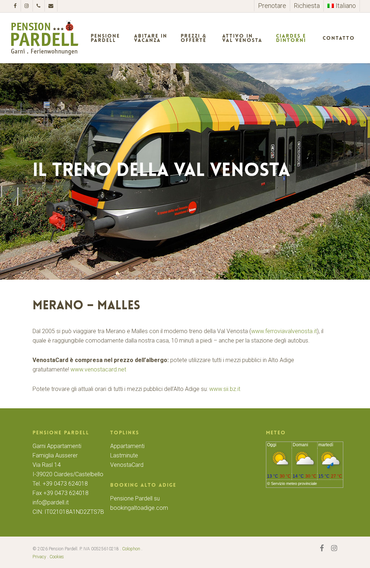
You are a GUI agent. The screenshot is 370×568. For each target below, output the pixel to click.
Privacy (39, 556)
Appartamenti (127, 446)
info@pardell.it (51, 502)
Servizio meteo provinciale (294, 483)
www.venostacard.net (98, 369)
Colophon (131, 548)
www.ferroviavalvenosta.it (284, 331)
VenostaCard (126, 464)
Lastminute (124, 455)
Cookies (57, 556)
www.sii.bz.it (224, 389)
